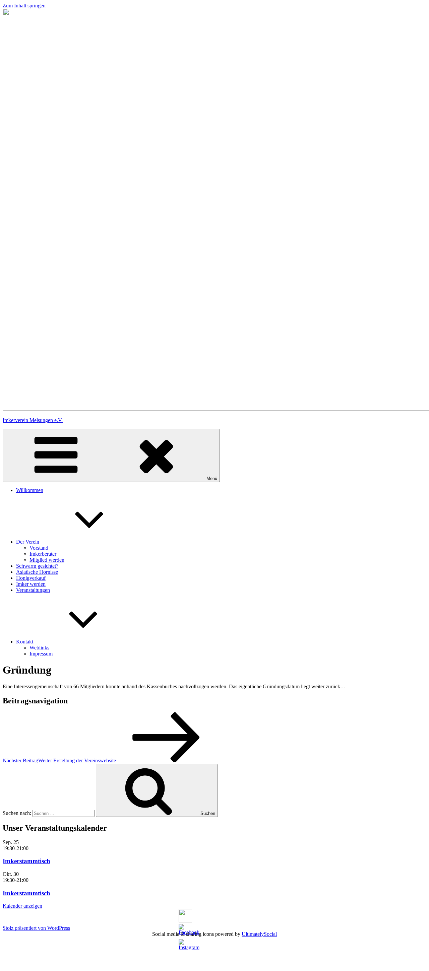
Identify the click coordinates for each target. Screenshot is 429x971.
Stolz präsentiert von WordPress (36, 928)
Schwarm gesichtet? (37, 566)
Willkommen (29, 490)
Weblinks (39, 647)
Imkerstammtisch (26, 860)
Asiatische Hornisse (37, 572)
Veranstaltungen (33, 590)
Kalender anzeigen (22, 906)
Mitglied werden (46, 560)
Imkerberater (42, 554)
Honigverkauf (31, 578)
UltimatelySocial (259, 934)
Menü (211, 478)
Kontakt (24, 641)
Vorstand (38, 548)
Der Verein (27, 542)
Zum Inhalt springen (24, 5)
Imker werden (31, 584)
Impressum (41, 653)
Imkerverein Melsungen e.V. (33, 420)
